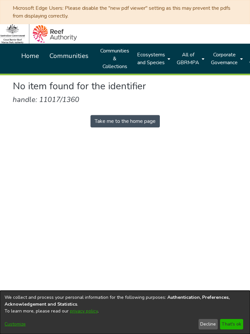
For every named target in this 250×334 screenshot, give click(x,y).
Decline (208, 324)
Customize (15, 324)
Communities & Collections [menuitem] (114, 58)
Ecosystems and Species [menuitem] (151, 58)
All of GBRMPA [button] (188, 58)
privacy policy (84, 311)
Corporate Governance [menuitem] (224, 58)
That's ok (231, 324)
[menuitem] (153, 58)
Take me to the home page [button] (125, 121)
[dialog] (125, 312)
